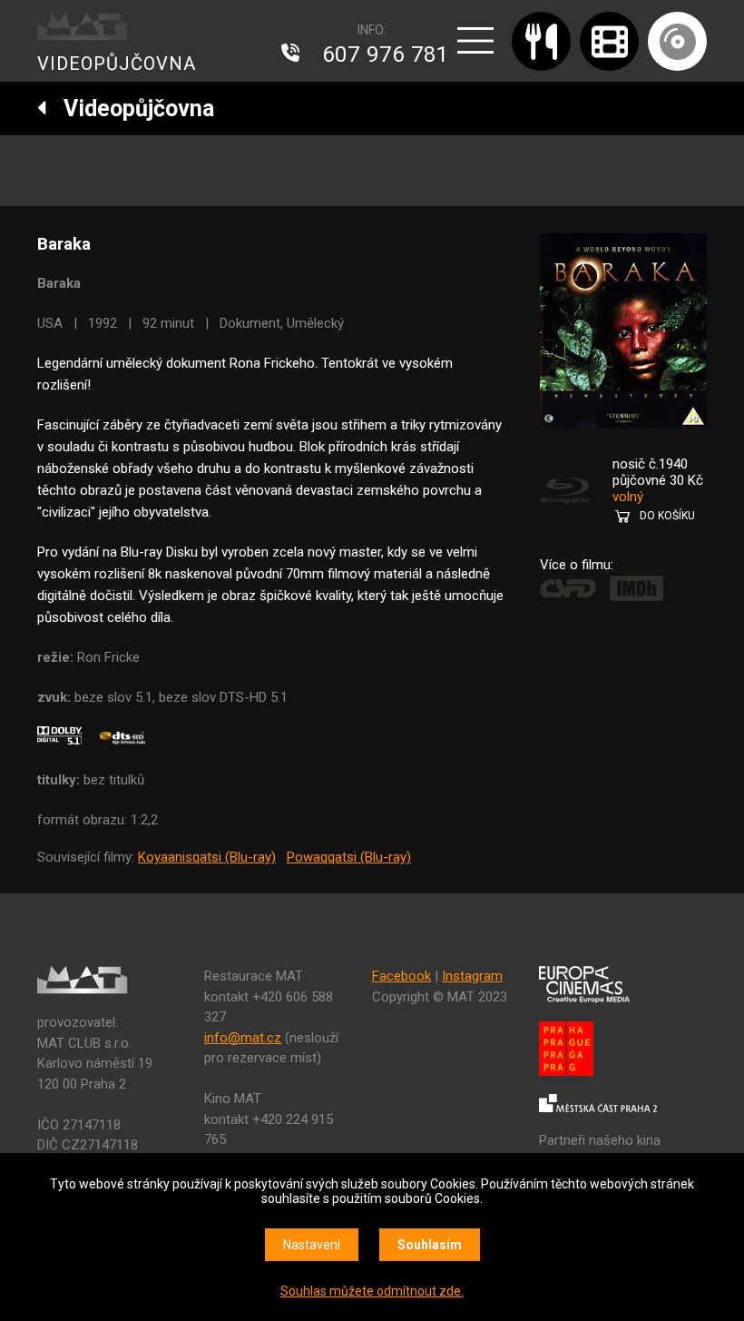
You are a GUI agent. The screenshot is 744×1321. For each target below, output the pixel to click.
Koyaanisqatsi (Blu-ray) (207, 857)
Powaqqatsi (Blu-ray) (349, 857)
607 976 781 (385, 54)
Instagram (472, 976)
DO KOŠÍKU (667, 515)
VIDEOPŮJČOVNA (116, 63)
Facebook (401, 976)
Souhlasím (429, 1244)
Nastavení (311, 1244)
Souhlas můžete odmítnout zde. (372, 1291)
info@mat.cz (242, 1038)
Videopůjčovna (130, 108)
